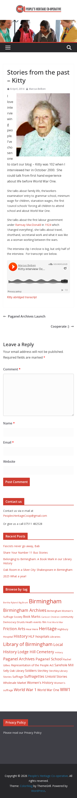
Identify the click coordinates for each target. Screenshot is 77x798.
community (66, 617)
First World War (55, 622)
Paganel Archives (19, 659)
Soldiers (31, 670)
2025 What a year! (14, 576)
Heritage (48, 628)
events (37, 622)
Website (9, 461)
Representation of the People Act (32, 665)
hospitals (42, 636)
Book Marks (31, 616)
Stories (7, 676)
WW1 (65, 689)
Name (9, 423)
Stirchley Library (58, 671)
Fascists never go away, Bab (21, 546)
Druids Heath (25, 622)
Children (55, 617)
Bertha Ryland (10, 602)
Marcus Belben (37, 89)
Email (8, 442)
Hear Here (32, 629)
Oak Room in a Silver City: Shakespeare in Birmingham (37, 570)
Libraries (55, 636)
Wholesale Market (14, 683)
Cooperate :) (60, 326)
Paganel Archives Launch (26, 316)
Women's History (40, 682)
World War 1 (25, 689)
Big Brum (23, 602)
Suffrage (17, 676)
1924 (48, 225)
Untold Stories (56, 676)
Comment (12, 369)
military (59, 652)
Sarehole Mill (63, 665)
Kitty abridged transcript (22, 297)
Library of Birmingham (28, 644)
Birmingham (45, 601)
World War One (48, 690)
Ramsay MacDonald (28, 225)
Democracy (9, 622)
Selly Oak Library (13, 671)
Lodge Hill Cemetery (36, 651)
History (21, 636)
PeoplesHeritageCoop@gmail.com (25, 516)
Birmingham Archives (24, 610)
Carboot (45, 617)
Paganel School (49, 658)
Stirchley (43, 671)
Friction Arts (14, 628)
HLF (31, 636)
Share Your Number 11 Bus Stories (25, 552)
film (44, 622)
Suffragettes (34, 676)
